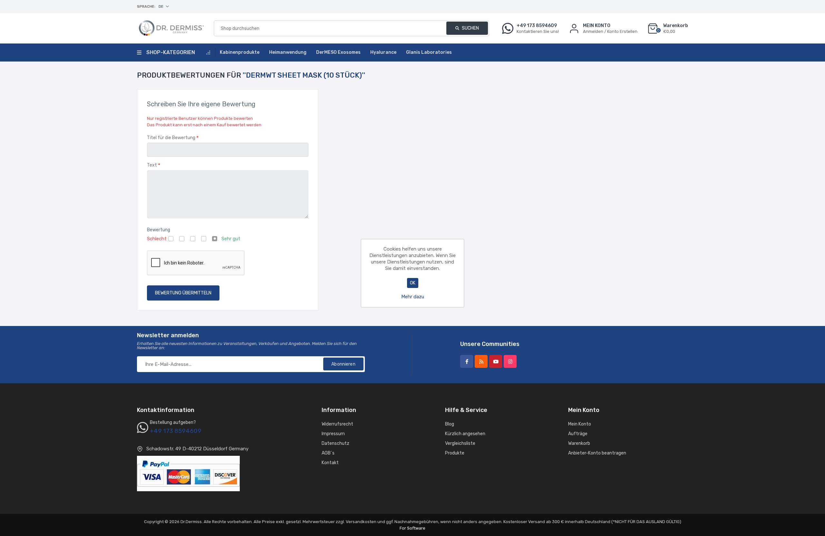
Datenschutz (335, 443)
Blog (449, 424)
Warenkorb (579, 443)
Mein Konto (579, 424)
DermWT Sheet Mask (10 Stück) (304, 75)
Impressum (333, 433)
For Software (412, 528)
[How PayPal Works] (188, 473)
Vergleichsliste (460, 443)
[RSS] (481, 361)
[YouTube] (495, 361)
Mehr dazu (412, 297)
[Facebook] (466, 361)
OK (412, 283)
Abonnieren (343, 364)
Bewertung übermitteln (183, 293)
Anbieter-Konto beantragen (597, 453)
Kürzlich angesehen (465, 433)
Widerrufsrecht (337, 424)
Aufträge (577, 433)
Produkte (454, 453)
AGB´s (328, 453)
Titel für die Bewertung (171, 137)
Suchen (470, 28)
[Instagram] (510, 361)
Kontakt (330, 462)
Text (152, 165)
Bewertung (158, 230)
